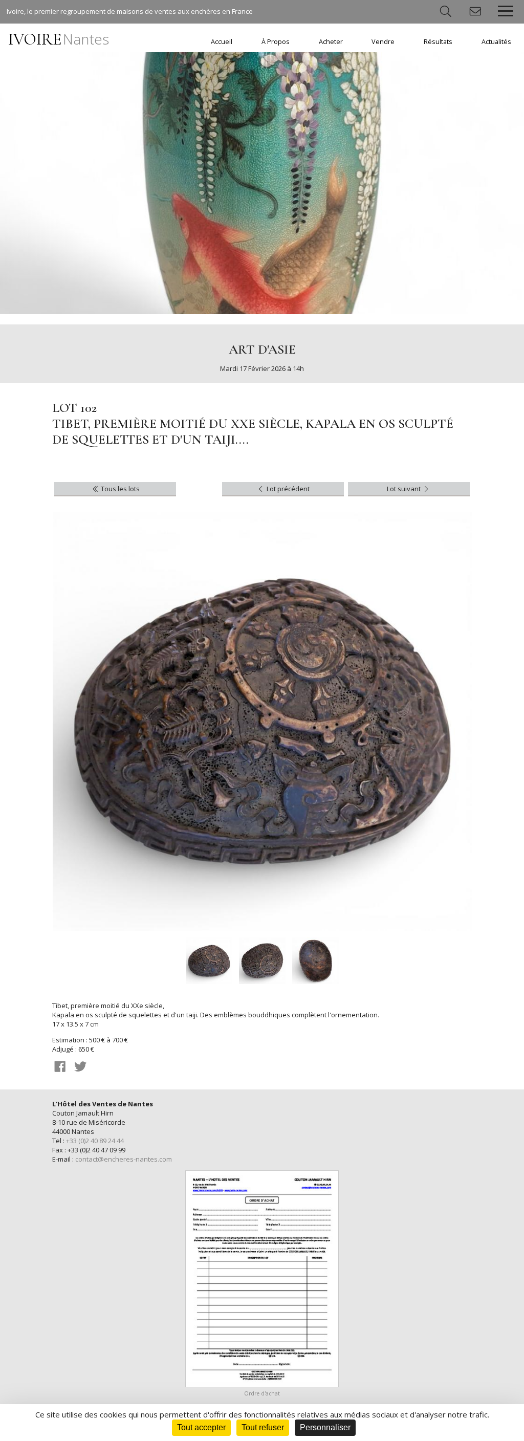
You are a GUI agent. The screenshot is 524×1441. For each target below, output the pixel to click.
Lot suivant (404, 488)
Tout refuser (263, 1427)
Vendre (383, 41)
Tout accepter (201, 1427)
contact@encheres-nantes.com (123, 1159)
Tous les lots (119, 488)
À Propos (275, 41)
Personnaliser (325, 1427)
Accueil (221, 41)
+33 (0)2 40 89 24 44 (95, 1140)
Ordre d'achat (262, 1393)
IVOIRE (58, 39)
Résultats (438, 41)
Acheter (331, 41)
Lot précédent (287, 488)
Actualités (496, 41)
